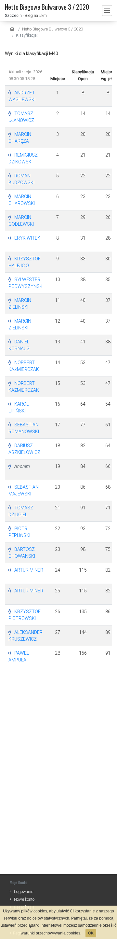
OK (91, 933)
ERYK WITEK (27, 238)
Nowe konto (24, 899)
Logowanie (23, 891)
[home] (13, 29)
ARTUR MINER (28, 570)
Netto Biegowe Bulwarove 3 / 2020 (52, 29)
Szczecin (13, 15)
